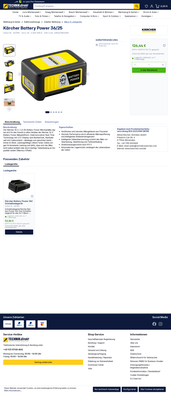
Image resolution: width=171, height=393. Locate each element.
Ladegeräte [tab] (11, 164)
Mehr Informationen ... (13, 390)
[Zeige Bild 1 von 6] (47, 112)
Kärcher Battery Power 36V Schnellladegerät (19, 202)
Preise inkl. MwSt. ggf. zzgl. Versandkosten (148, 54)
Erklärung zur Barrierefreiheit (100, 361)
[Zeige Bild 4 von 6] (56, 112)
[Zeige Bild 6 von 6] (61, 112)
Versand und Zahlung (97, 350)
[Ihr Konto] (151, 6)
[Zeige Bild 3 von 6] (53, 112)
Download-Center (96, 365)
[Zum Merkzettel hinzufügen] (32, 196)
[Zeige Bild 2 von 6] (51, 112)
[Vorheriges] (20, 74)
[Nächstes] (87, 74)
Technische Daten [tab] (32, 121)
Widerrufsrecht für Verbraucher (143, 357)
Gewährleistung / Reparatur (100, 357)
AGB (132, 350)
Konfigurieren (129, 389)
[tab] (12, 122)
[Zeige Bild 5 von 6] (59, 112)
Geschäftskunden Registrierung (101, 339)
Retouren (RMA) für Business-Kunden (146, 361)
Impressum (135, 346)
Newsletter (135, 339)
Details (19, 232)
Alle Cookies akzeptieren (152, 389)
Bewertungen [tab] (52, 121)
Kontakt (91, 346)
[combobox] (83, 6)
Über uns (134, 343)
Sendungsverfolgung (97, 354)
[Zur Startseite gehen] (15, 6)
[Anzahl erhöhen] (163, 65)
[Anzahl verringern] (135, 65)
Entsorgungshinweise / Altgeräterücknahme (140, 366)
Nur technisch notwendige (107, 389)
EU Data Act (135, 378)
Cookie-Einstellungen (139, 375)
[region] (47, 77)
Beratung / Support (96, 343)
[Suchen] (137, 6)
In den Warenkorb (149, 70)
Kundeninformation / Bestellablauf (145, 371)
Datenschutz (135, 354)
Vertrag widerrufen (43, 362)
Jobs (90, 368)
